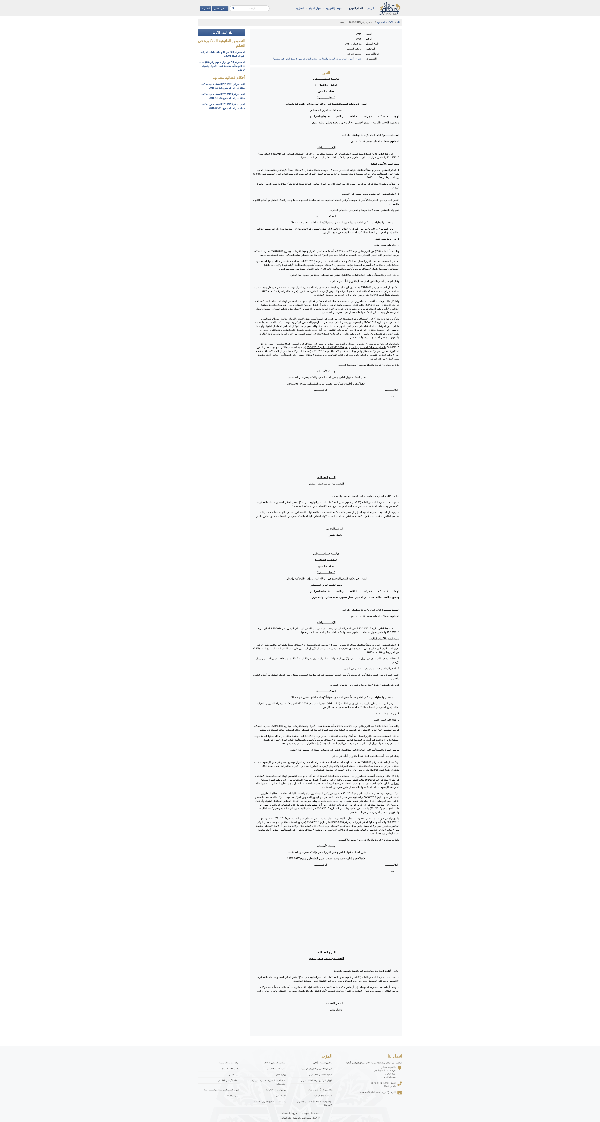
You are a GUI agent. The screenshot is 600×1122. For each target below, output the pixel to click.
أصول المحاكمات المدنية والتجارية (336, 58)
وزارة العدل (280, 1074)
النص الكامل (220, 32)
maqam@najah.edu (370, 1092)
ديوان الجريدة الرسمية (229, 1062)
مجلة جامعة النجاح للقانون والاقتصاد (269, 1101)
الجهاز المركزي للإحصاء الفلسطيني (316, 1080)
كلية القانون (280, 1095)
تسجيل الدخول (220, 8)
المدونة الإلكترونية (334, 8)
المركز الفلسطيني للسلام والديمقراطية (222, 1089)
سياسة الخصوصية (310, 1113)
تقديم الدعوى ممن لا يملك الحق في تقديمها (295, 58)
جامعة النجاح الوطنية (323, 1095)
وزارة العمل (234, 1074)
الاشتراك (206, 8)
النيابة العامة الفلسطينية (275, 1068)
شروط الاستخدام (289, 1113)
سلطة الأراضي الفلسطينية (227, 1080)
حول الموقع (314, 8)
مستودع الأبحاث (232, 1095)
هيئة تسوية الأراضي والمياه (320, 1089)
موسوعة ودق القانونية (276, 1089)
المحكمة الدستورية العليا (275, 1062)
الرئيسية (369, 8)
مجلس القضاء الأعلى (322, 1062)
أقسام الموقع (355, 8)
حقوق (359, 58)
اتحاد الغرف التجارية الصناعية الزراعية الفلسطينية (269, 1082)
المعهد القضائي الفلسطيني (320, 1074)
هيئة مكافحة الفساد (231, 1068)
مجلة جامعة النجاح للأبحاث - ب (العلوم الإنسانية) (314, 1103)
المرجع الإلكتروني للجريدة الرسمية (316, 1068)
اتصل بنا (299, 8)
